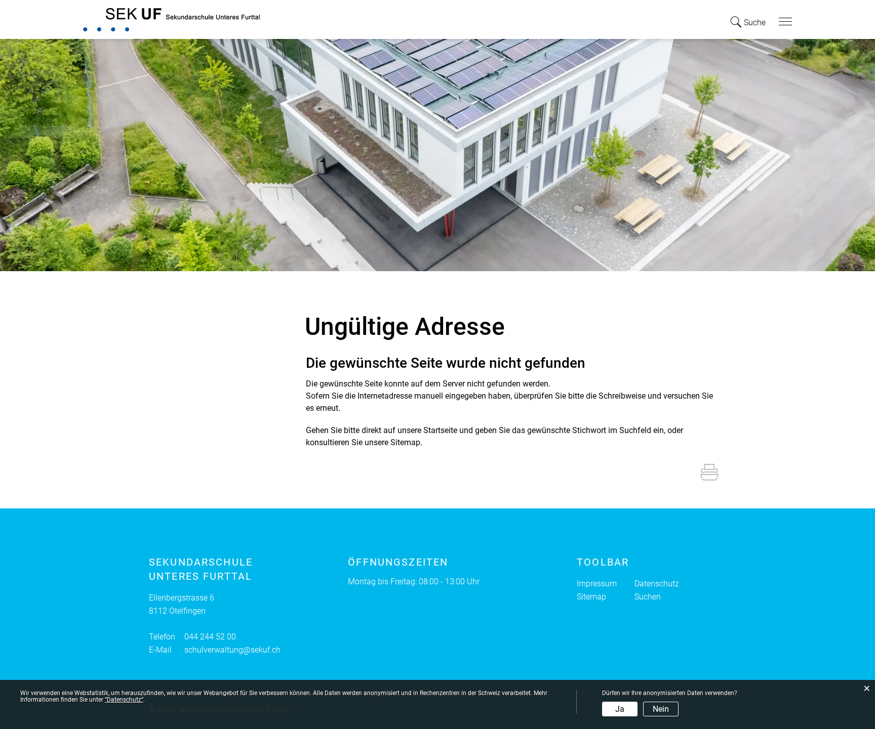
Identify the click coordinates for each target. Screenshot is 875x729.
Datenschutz (656, 583)
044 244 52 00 (210, 636)
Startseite (440, 430)
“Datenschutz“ (124, 699)
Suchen (647, 597)
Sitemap (591, 597)
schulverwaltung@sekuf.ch (232, 650)
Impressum (597, 583)
